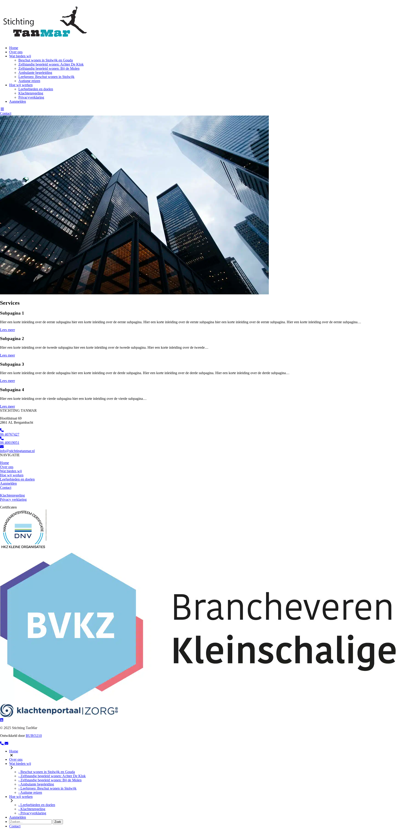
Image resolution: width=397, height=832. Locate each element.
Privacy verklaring (13, 499)
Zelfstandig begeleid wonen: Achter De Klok (51, 64)
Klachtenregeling (30, 93)
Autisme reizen (29, 81)
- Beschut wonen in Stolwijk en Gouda (46, 772)
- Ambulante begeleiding (36, 784)
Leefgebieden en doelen (35, 89)
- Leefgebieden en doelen (36, 805)
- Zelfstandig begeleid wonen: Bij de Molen (50, 780)
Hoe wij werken (21, 85)
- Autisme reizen (30, 792)
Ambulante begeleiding (35, 73)
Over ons (16, 52)
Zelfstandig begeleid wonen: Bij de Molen (48, 68)
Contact (5, 113)
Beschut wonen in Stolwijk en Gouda (45, 60)
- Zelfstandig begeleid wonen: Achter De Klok (52, 776)
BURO (34, 736)
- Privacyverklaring (32, 813)
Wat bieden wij (20, 56)
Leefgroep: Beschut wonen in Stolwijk (46, 77)
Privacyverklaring (31, 97)
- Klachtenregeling (31, 809)
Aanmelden (17, 101)
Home (13, 48)
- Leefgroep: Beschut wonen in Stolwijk (47, 788)
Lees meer (7, 330)
